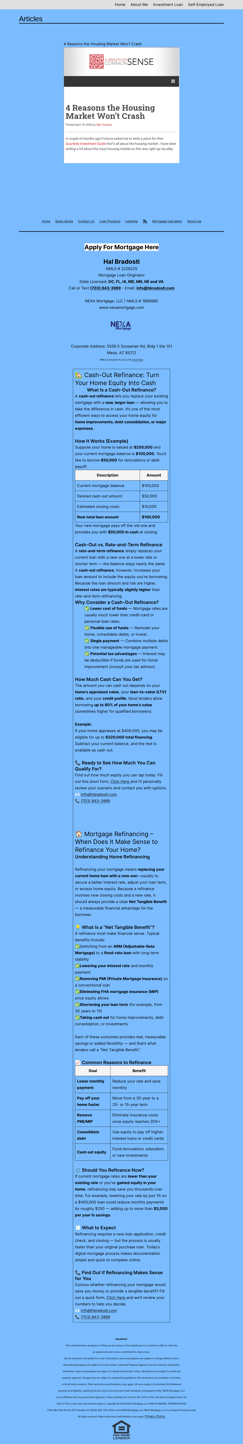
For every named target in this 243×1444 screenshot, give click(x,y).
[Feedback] (145, 221)
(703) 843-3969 (105, 288)
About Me (139, 4)
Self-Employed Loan (206, 4)
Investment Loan (168, 4)
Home (120, 4)
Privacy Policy (155, 1416)
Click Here (137, 359)
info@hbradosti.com (155, 288)
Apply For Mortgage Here (121, 247)
